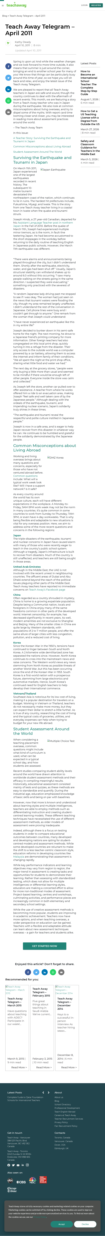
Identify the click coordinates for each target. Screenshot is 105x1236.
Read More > (19, 1067)
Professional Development (67, 1108)
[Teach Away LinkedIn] (22, 1165)
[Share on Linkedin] (9, 89)
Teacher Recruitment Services (69, 1119)
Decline (85, 1224)
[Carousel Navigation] (45, 1093)
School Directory (63, 1104)
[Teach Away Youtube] (18, 1165)
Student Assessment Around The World (37, 151)
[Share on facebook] (9, 66)
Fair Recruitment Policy (66, 1126)
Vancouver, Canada (64, 1141)
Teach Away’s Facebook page (47, 589)
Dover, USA (60, 1145)
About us (59, 1097)
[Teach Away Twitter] (13, 1165)
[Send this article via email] (9, 112)
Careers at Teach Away (65, 1115)
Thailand (30, 693)
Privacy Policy (61, 1122)
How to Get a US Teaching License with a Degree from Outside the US (90, 118)
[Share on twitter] (9, 78)
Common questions (25, 475)
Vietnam (18, 693)
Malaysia (18, 856)
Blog (4, 16)
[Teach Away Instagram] (27, 1165)
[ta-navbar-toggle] (3, 6)
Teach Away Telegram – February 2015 (41, 992)
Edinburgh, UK (61, 1148)
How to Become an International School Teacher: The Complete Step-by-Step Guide (89, 83)
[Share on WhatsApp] (9, 101)
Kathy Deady (23, 42)
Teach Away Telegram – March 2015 (15, 1002)
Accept (62, 1224)
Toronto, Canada (62, 1137)
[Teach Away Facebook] (8, 1165)
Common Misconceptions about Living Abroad (42, 146)
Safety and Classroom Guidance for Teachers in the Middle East (90, 148)
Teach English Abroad (65, 1112)
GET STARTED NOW (44, 946)
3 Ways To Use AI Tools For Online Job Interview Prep (25, 1098)
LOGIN (84, 5)
